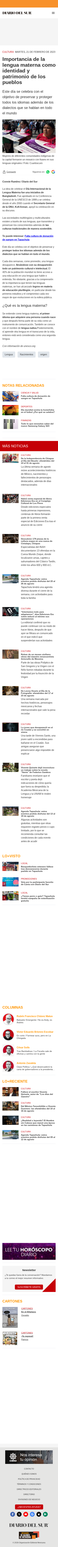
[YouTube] (25, 1514)
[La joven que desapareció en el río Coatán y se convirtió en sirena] (10, 741)
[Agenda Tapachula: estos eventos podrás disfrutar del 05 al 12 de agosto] (10, 1135)
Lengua (9, 354)
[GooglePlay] (45, 1514)
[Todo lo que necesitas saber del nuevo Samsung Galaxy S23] (10, 424)
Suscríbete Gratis (28, 1287)
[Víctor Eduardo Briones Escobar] (8, 1035)
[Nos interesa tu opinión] (29, 1457)
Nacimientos (26, 354)
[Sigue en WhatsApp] (48, 171)
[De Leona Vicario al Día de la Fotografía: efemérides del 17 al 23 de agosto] (10, 702)
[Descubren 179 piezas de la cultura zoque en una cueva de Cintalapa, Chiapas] (10, 552)
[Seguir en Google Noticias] (53, 171)
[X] (19, 1514)
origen (43, 354)
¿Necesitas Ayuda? (29, 1507)
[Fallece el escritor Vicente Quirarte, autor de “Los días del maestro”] (10, 1092)
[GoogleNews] (32, 1514)
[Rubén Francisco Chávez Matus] (8, 1019)
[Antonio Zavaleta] (8, 1066)
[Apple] (38, 1514)
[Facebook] (12, 1514)
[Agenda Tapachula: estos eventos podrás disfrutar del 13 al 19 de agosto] (10, 826)
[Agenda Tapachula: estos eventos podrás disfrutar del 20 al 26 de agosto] (10, 588)
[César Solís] (8, 1050)
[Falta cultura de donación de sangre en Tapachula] (10, 396)
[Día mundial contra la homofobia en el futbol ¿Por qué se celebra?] (10, 410)
